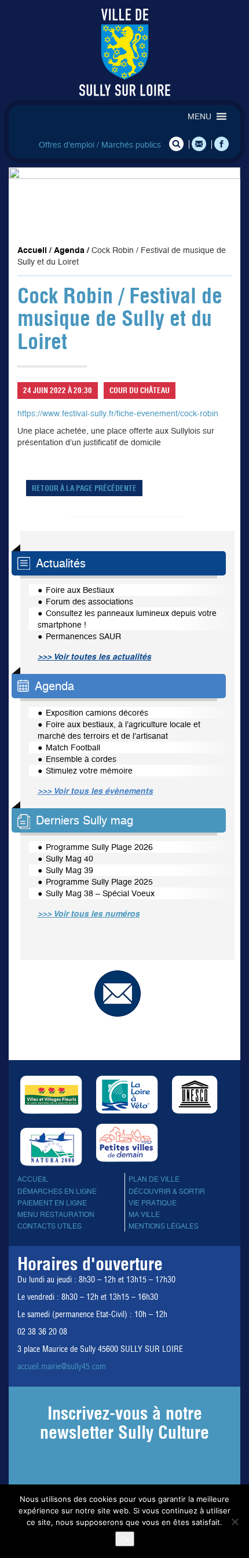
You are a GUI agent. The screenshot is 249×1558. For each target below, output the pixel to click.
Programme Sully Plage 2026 (99, 847)
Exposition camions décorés (97, 712)
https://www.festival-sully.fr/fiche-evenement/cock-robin (117, 413)
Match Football (73, 747)
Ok (125, 1539)
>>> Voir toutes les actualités (94, 656)
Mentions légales (164, 1226)
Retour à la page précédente (84, 488)
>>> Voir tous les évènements (95, 791)
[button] (199, 116)
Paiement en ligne (52, 1203)
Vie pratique (153, 1203)
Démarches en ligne (57, 1191)
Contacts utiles (49, 1226)
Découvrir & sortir (167, 1191)
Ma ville (144, 1215)
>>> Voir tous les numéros (89, 913)
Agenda (69, 250)
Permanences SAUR (83, 636)
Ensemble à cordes (81, 759)
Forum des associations (89, 601)
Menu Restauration (55, 1215)
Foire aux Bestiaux (80, 590)
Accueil (32, 250)
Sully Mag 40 (69, 858)
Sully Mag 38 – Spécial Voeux (100, 893)
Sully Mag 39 (69, 870)
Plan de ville (154, 1179)
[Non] (234, 1521)
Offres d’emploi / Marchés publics (100, 144)
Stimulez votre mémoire (89, 770)
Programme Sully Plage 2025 (99, 881)
